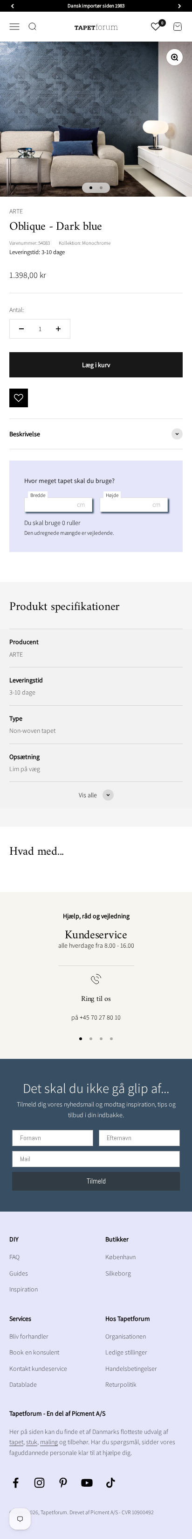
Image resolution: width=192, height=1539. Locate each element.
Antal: (16, 309)
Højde (112, 495)
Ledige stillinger (126, 1352)
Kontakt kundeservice (38, 1368)
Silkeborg (118, 1273)
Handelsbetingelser (131, 1368)
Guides (18, 1273)
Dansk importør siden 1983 (96, 5)
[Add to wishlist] (18, 398)
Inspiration (23, 1289)
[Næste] (179, 5)
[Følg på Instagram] (39, 1482)
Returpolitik (121, 1384)
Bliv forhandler (28, 1336)
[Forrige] (12, 5)
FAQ (14, 1257)
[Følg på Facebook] (15, 1482)
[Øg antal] (58, 328)
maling (49, 1442)
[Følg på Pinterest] (63, 1482)
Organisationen (125, 1336)
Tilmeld (96, 1181)
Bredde (37, 495)
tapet (16, 1442)
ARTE (16, 211)
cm (81, 504)
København (120, 1257)
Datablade (23, 1384)
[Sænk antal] (21, 328)
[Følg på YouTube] (87, 1482)
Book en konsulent (34, 1352)
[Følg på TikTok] (110, 1482)
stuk (31, 1442)
